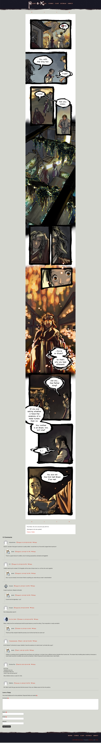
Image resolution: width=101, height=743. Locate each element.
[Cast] (57, 5)
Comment (5, 698)
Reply (35, 542)
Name (4, 712)
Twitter (33, 532)
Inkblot (96, 739)
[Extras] (63, 5)
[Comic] (51, 5)
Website (4, 721)
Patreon (29, 532)
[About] (70, 5)
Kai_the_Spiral (12, 619)
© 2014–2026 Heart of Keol (77, 739)
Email (4, 717)
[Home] (38, 5)
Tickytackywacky (13, 641)
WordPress (91, 739)
